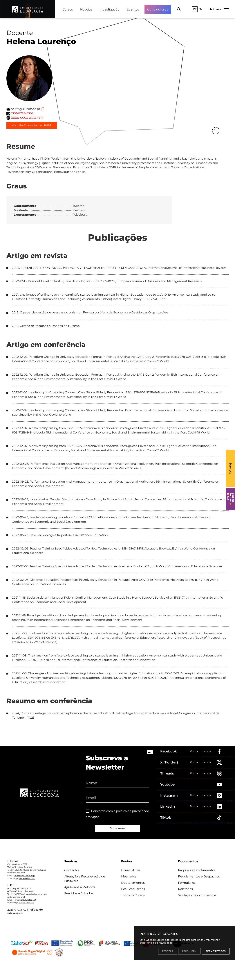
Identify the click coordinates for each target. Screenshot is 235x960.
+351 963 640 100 (27, 878)
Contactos (71, 870)
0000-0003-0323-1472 (27, 117)
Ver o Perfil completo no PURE (31, 125)
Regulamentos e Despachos (199, 876)
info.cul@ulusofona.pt (24, 875)
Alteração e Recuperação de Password (84, 879)
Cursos (67, 9)
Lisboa (206, 751)
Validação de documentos (197, 895)
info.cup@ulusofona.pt (25, 900)
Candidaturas (157, 9)
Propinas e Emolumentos (197, 870)
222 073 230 (17, 894)
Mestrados (128, 876)
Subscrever (117, 828)
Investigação (109, 9)
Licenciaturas (130, 870)
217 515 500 (16, 870)
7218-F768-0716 (22, 113)
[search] (179, 9)
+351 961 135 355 (26, 902)
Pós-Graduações (133, 889)
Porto (194, 751)
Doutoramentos (133, 882)
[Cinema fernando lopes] (230, 499)
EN (200, 9)
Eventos (133, 9)
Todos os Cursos (133, 895)
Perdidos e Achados (78, 893)
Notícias (86, 9)
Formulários (187, 882)
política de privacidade (132, 811)
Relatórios (185, 889)
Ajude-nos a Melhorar (79, 887)
